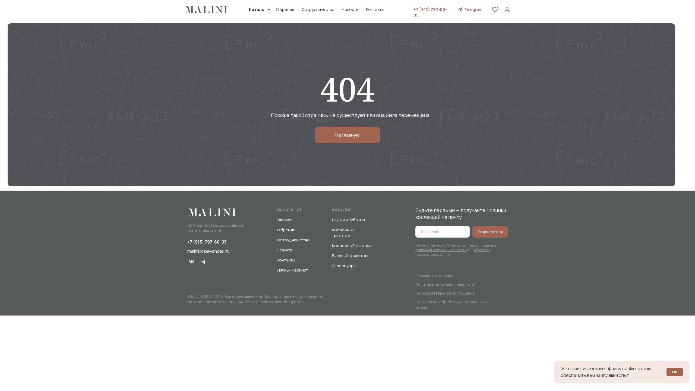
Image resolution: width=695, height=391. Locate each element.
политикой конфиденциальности (440, 250)
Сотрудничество (318, 9)
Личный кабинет (292, 270)
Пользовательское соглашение (445, 293)
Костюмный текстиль (352, 245)
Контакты (375, 9)
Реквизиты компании (434, 275)
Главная (284, 220)
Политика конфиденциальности (444, 284)
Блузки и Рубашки (348, 220)
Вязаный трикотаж (350, 255)
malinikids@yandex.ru (208, 251)
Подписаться (490, 231)
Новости (350, 9)
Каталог (258, 9)
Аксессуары (344, 266)
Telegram (473, 9)
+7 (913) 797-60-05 (207, 242)
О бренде (285, 9)
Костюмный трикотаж (343, 232)
